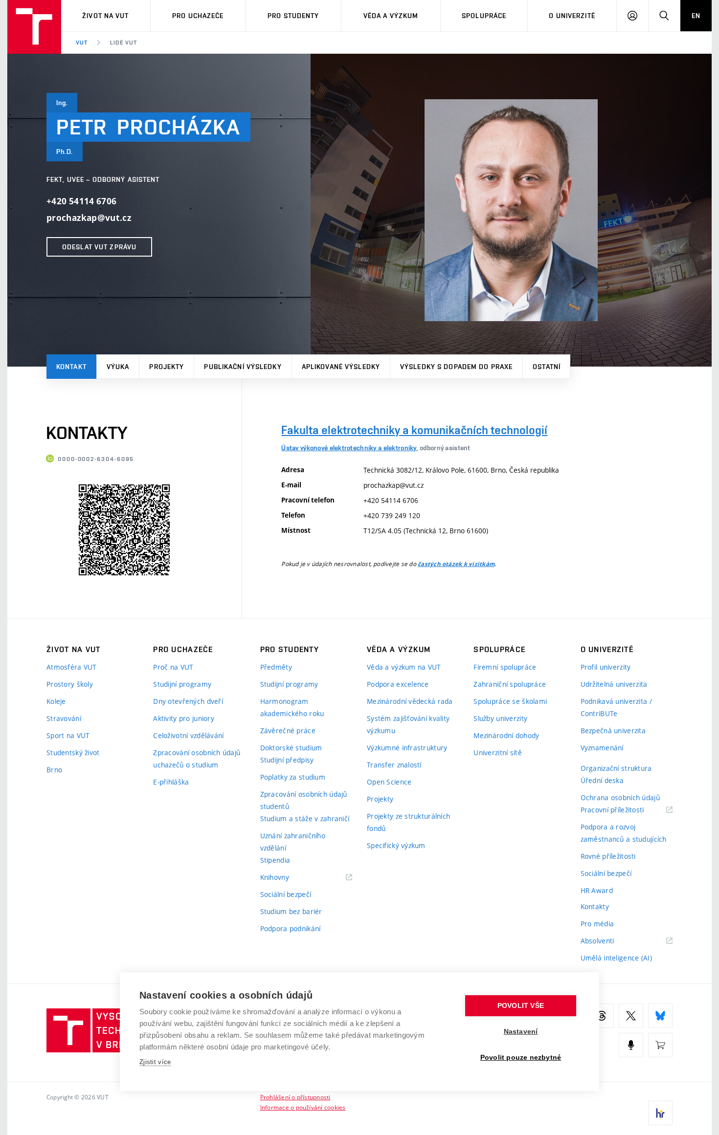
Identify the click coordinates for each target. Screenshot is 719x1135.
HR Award (597, 890)
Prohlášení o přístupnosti (295, 1097)
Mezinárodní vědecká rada (410, 701)
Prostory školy (69, 684)
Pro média (597, 923)
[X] (631, 1016)
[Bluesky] (660, 1016)
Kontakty (595, 906)
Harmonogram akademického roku (292, 707)
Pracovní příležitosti (625, 810)
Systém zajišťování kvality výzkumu (408, 724)
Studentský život (72, 752)
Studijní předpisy (287, 759)
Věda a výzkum (391, 16)
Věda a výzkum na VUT (404, 667)
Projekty (166, 367)
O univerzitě (572, 16)
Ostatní (547, 367)
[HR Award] (660, 1113)
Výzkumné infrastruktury (407, 747)
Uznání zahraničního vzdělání (292, 841)
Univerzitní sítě (497, 752)
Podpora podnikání (290, 928)
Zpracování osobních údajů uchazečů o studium (196, 758)
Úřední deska (602, 780)
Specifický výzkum (396, 845)
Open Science (389, 781)
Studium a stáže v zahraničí (305, 818)
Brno (54, 769)
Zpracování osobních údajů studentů (303, 800)
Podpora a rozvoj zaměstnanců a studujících (624, 833)
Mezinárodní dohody (506, 735)
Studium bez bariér (291, 911)
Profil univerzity (606, 667)
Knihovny (287, 877)
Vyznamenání (602, 747)
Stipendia (275, 860)
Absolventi (610, 941)
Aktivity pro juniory (183, 718)
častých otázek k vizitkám (456, 564)
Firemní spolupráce (504, 667)
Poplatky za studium (292, 777)
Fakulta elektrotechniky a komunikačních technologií (414, 430)
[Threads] (601, 1016)
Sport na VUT (68, 735)
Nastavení (521, 1031)
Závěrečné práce (287, 730)
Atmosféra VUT (71, 667)
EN (696, 16)
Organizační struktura (616, 768)
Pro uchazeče (198, 16)
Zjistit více (155, 1062)
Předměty (276, 667)
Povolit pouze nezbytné (520, 1057)
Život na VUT (105, 16)
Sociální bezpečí (285, 894)
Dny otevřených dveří (188, 701)
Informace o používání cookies (303, 1107)
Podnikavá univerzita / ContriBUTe (616, 707)
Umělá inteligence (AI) (616, 957)
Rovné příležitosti (608, 856)
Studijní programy (182, 684)
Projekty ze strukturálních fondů (408, 822)
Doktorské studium (291, 747)
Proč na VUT (173, 667)
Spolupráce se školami (510, 701)
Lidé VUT (123, 42)
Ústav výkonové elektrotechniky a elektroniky (348, 448)
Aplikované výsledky (341, 367)
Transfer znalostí (394, 764)
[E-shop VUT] (660, 1045)
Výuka (118, 367)
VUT (82, 42)
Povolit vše (520, 1005)
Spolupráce (484, 16)
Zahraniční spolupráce (509, 684)
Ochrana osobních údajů (620, 797)
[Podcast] (631, 1045)
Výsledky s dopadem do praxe (456, 367)
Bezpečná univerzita (613, 730)
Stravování (63, 718)
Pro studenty (293, 16)
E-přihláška (171, 781)
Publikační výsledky (242, 367)
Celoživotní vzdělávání (188, 735)
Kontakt (71, 367)
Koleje (56, 701)
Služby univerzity (500, 718)
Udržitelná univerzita (614, 684)
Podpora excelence (398, 684)
